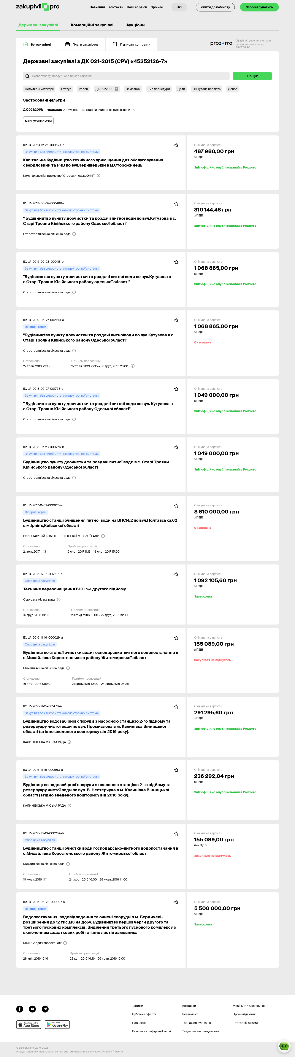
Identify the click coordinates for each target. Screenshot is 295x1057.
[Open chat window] (284, 1046)
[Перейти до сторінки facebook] (19, 1008)
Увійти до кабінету (215, 7)
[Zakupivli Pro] (37, 7)
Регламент (190, 1014)
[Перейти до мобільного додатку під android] (57, 1024)
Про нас (157, 7)
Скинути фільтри (38, 121)
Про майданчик (244, 1014)
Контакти (115, 7)
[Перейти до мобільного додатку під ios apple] (28, 1024)
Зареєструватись (259, 7)
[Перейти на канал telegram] (45, 1008)
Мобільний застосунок (249, 1006)
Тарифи (137, 1006)
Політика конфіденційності (151, 1031)
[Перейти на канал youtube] (32, 1008)
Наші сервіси (137, 7)
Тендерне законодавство (200, 1031)
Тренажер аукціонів (196, 1023)
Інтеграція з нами (245, 1023)
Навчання (97, 7)
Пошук (252, 76)
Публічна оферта (144, 1014)
